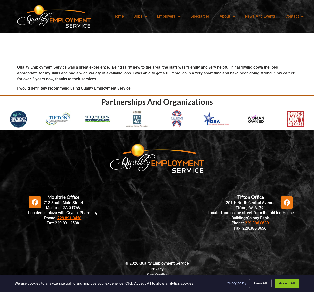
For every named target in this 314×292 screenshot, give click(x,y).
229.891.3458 (69, 218)
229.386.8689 (257, 223)
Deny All (260, 283)
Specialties (200, 16)
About (225, 16)
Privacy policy (235, 283)
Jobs (138, 16)
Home (118, 16)
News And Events (260, 16)
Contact (292, 16)
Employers (166, 16)
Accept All (287, 283)
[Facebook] (35, 202)
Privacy (157, 269)
